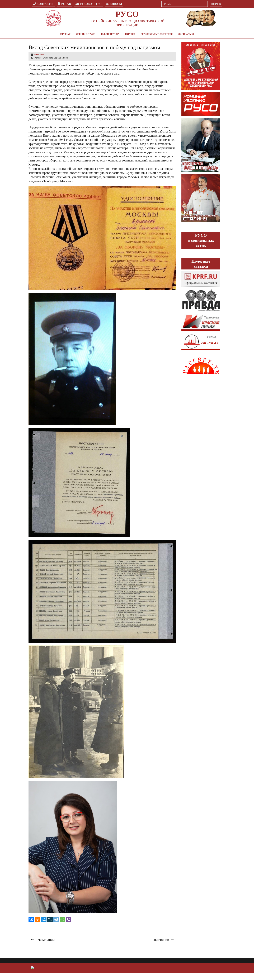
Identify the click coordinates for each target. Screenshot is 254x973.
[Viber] (68, 919)
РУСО (127, 14)
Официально (186, 34)
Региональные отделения (157, 34)
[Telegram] (56, 919)
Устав (66, 3)
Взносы (116, 3)
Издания (130, 34)
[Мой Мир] (43, 919)
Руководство (90, 3)
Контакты (45, 3)
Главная (65, 34)
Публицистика (110, 34)
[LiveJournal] (50, 919)
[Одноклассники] (37, 919)
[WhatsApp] (62, 919)
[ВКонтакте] (31, 919)
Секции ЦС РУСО (85, 34)
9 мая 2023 (39, 54)
